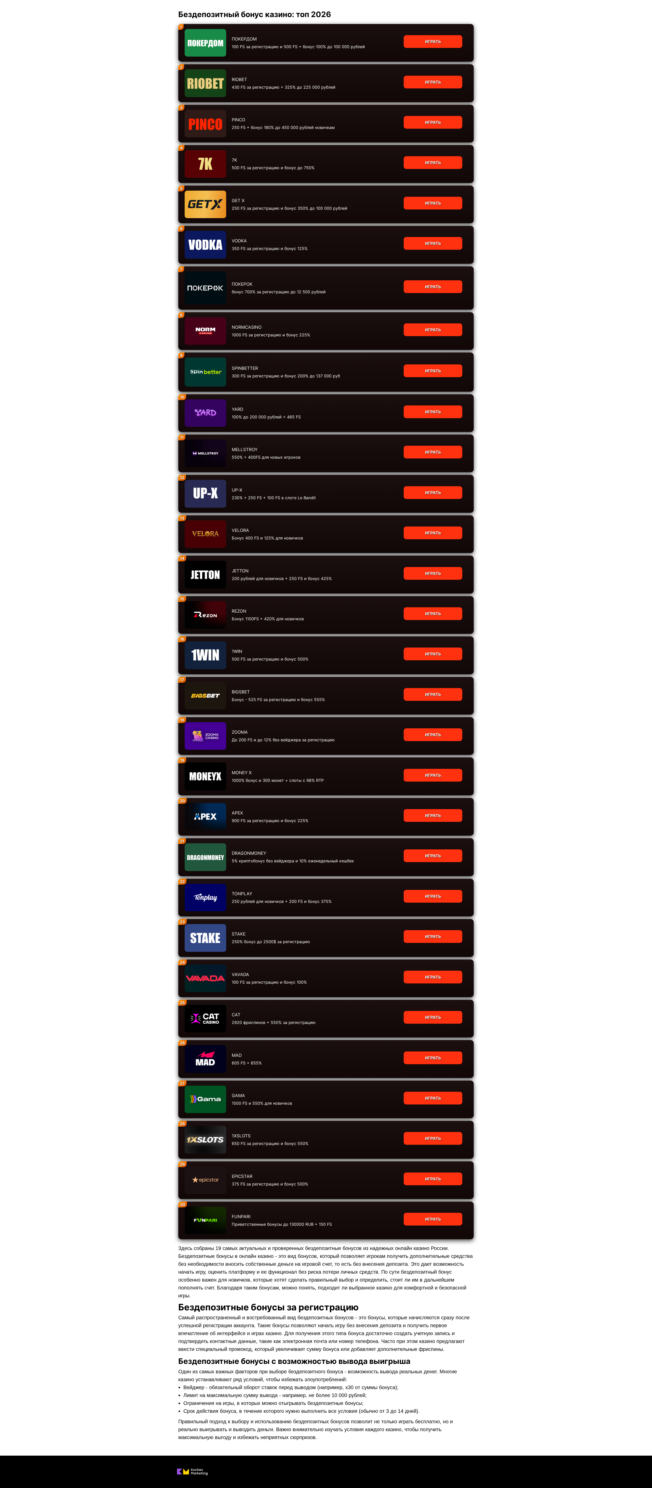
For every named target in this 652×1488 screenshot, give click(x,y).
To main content (15, 2)
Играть (433, 41)
